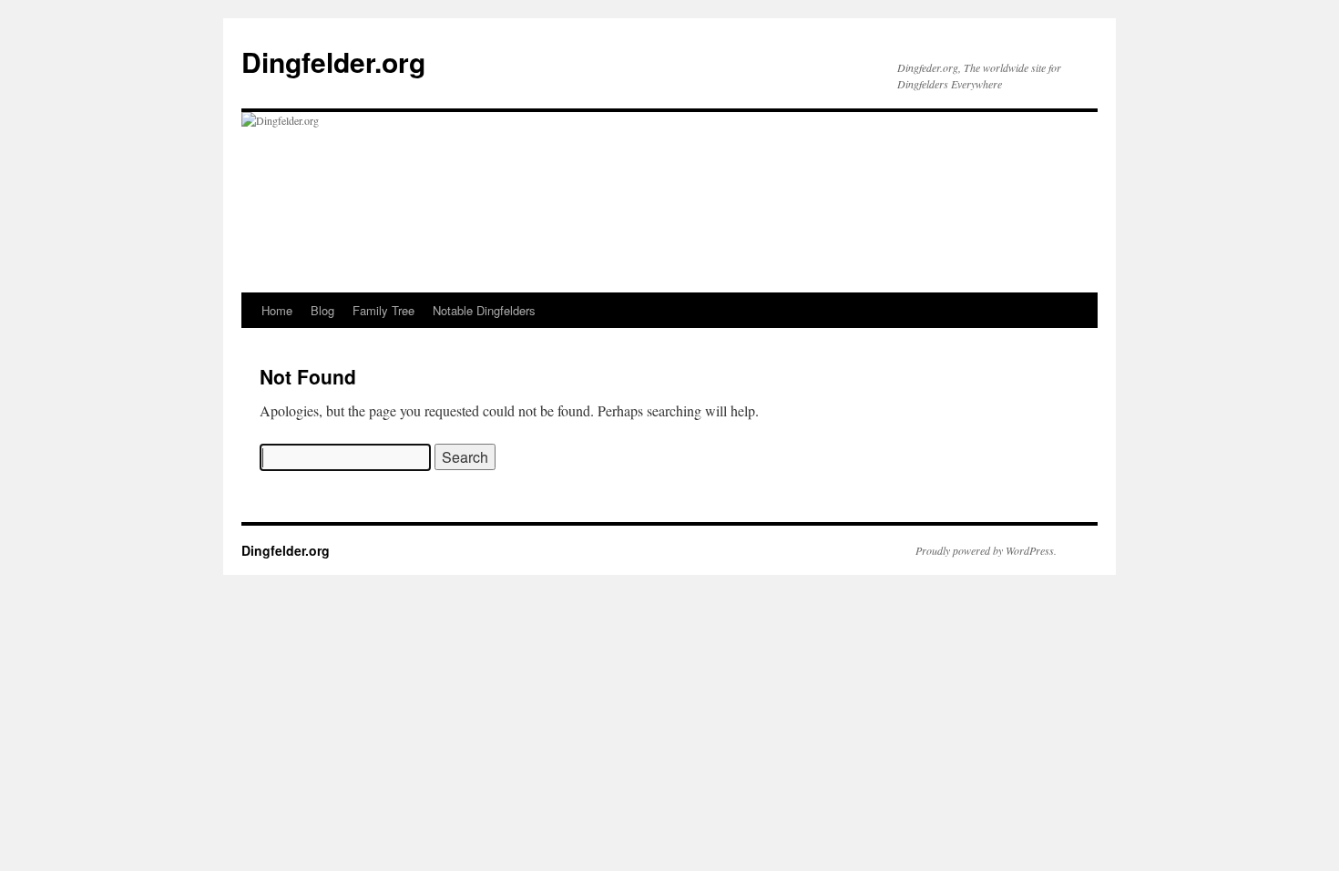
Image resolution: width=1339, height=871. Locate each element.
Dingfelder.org (333, 61)
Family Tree (383, 310)
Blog (322, 310)
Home (276, 310)
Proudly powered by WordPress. (986, 550)
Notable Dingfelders (484, 310)
